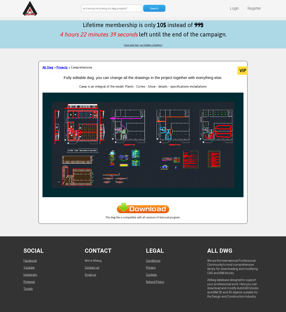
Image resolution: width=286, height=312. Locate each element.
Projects (62, 67)
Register (254, 8)
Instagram (30, 274)
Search (154, 8)
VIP (243, 70)
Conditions (153, 260)
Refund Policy (155, 282)
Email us (90, 274)
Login (234, 8)
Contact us (92, 267)
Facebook (30, 260)
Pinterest (29, 282)
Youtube (29, 267)
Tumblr (28, 288)
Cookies (151, 274)
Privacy (151, 267)
